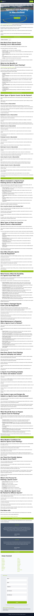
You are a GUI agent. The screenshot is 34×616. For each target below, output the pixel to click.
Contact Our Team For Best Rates (17, 92)
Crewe (18, 558)
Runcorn (18, 565)
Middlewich (3, 567)
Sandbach (3, 564)
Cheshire (18, 562)
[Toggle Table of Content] (9, 40)
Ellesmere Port (19, 569)
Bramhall (8, 516)
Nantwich (18, 561)
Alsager (3, 565)
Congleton (11, 516)
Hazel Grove (16, 516)
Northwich (3, 568)
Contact (31, 1)
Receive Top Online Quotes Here (17, 271)
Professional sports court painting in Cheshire (8, 67)
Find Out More (17, 437)
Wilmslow (5, 516)
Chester (18, 568)
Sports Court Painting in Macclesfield (6, 24)
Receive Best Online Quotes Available (17, 178)
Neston (18, 571)
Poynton (2, 516)
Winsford (18, 559)
